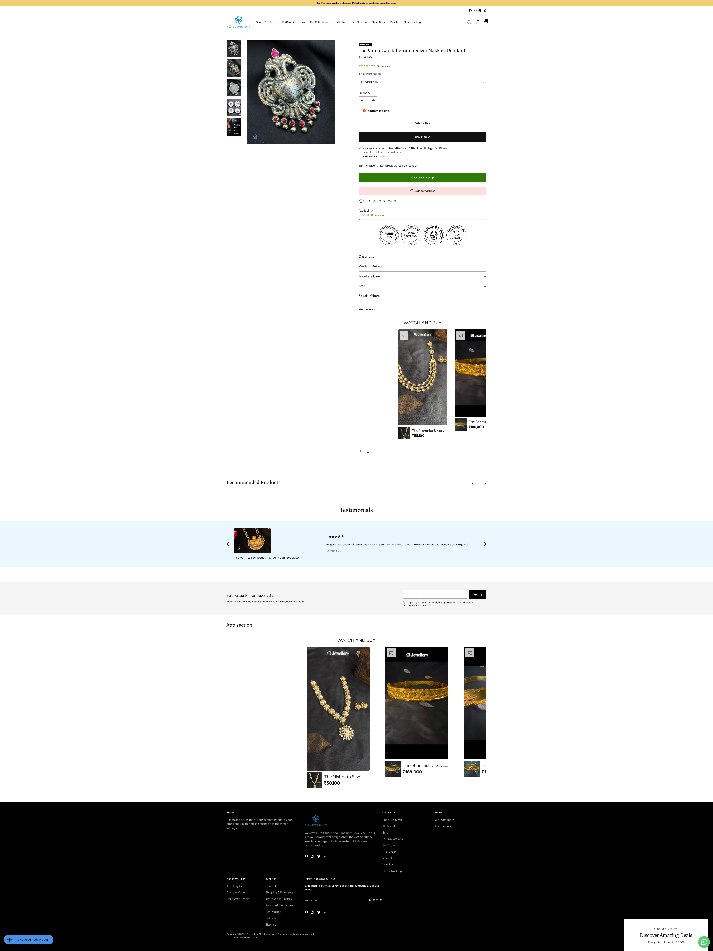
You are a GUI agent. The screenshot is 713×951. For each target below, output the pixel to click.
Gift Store (388, 845)
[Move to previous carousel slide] (475, 483)
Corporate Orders (238, 899)
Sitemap (271, 924)
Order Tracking (392, 871)
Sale (385, 832)
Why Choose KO (444, 819)
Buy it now (422, 136)
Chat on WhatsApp (422, 177)
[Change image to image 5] (234, 127)
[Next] (406, 3)
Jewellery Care (236, 886)
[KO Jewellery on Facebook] (470, 10)
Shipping (382, 165)
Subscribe (375, 900)
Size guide (370, 308)
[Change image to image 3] (234, 87)
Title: (371, 73)
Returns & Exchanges (279, 905)
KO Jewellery (251, 934)
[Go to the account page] (476, 22)
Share (368, 452)
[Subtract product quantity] (362, 100)
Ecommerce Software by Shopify (243, 937)
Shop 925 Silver (392, 819)
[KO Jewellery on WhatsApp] (484, 10)
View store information (376, 156)
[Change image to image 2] (234, 68)
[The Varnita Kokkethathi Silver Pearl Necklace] (270, 540)
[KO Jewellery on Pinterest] (480, 10)
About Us (388, 858)
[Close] (703, 923)
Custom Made (236, 892)
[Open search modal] (469, 22)
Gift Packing (273, 911)
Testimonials (442, 826)
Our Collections (392, 839)
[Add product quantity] (373, 100)
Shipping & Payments (279, 892)
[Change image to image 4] (234, 107)
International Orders (279, 899)
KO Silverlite (390, 826)
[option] (422, 384)
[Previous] (307, 3)
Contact (271, 886)
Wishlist (387, 864)
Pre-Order (389, 851)
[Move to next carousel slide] (483, 483)
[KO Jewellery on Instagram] (475, 10)
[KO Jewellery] (239, 22)
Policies (271, 918)
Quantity (364, 93)
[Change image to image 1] (234, 48)
